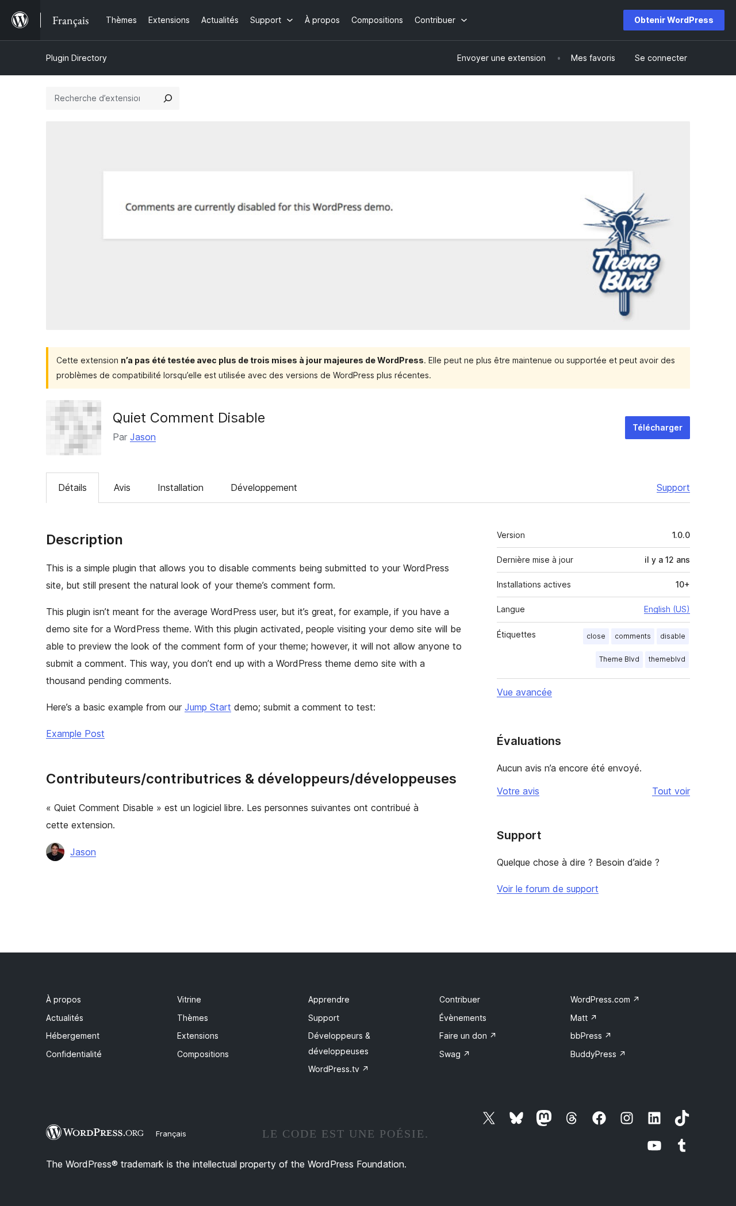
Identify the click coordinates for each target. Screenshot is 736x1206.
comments (633, 636)
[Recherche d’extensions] (167, 98)
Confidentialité (74, 1054)
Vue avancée (524, 692)
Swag (454, 1054)
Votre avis (518, 791)
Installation (181, 487)
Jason (143, 437)
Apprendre (329, 999)
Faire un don (468, 1035)
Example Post (75, 733)
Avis (122, 487)
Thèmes (192, 1018)
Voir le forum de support (548, 888)
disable (672, 636)
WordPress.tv (338, 1069)
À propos (63, 999)
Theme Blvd (619, 659)
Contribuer (459, 999)
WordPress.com (605, 999)
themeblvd (667, 659)
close (595, 636)
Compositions (203, 1054)
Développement (264, 487)
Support (673, 487)
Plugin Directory (76, 58)
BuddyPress (598, 1054)
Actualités (64, 1018)
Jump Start (208, 707)
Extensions (197, 1035)
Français (171, 1133)
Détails (72, 487)
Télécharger (657, 427)
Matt (583, 1018)
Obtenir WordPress (674, 20)
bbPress (591, 1035)
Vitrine (189, 999)
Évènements (462, 1018)
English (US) (667, 609)
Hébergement (72, 1035)
